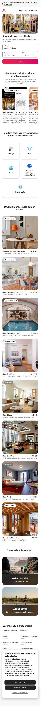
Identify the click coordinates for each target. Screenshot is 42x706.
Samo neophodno (20, 687)
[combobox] (20, 48)
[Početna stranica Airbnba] (4, 10)
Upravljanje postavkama (20, 693)
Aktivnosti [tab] (23, 630)
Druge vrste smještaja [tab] (9, 630)
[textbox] (11, 55)
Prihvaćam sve (20, 682)
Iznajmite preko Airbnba (28, 11)
